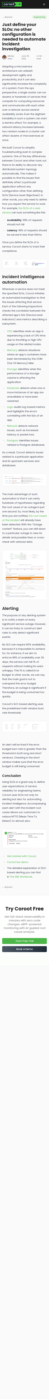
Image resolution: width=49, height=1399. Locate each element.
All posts (7, 17)
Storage (12, 369)
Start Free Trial (24, 941)
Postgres (12, 440)
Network (12, 426)
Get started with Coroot (21, 856)
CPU (9, 331)
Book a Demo (24, 949)
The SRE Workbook (21, 876)
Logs (10, 407)
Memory (12, 350)
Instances (13, 388)
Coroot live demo (17, 862)
